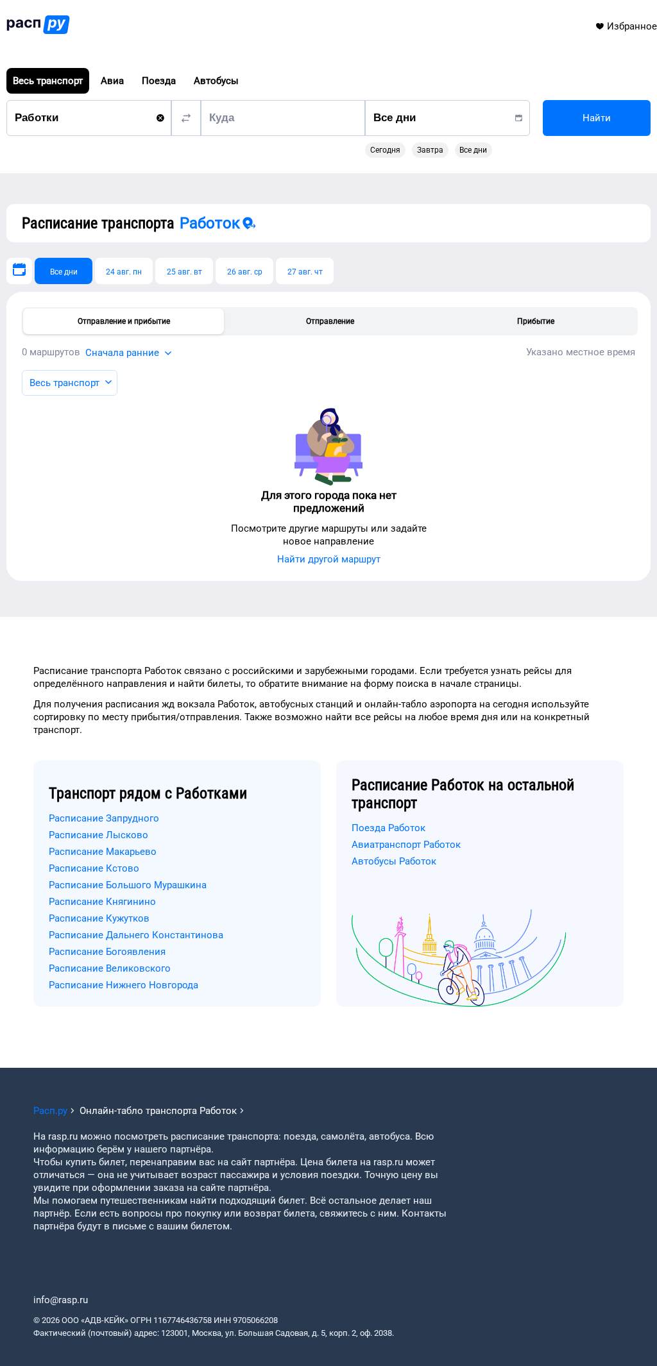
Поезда (159, 81)
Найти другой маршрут (328, 559)
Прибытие (535, 321)
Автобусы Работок (394, 861)
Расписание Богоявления (107, 951)
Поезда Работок (388, 828)
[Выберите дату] (19, 271)
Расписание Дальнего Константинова (136, 935)
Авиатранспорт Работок (406, 844)
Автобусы (216, 81)
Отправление (330, 321)
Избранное (632, 26)
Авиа (112, 81)
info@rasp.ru (60, 1300)
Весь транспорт (48, 81)
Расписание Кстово (94, 868)
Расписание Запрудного (104, 818)
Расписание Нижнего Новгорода (123, 985)
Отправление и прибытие (124, 321)
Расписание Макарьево (103, 851)
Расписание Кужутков (99, 918)
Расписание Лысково (98, 835)
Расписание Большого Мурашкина (128, 885)
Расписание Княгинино (102, 901)
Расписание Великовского (110, 968)
